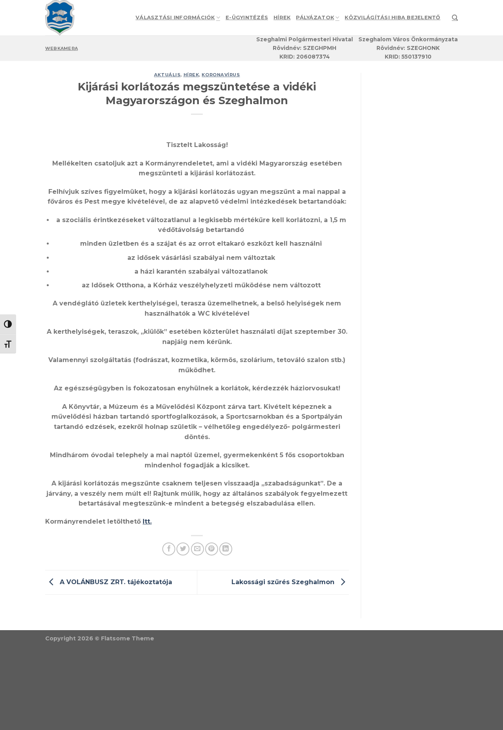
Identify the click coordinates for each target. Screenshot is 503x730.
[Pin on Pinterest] (211, 548)
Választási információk (175, 17)
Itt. (147, 521)
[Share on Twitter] (182, 548)
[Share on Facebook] (168, 548)
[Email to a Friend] (197, 548)
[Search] (455, 17)
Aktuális (167, 74)
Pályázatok (315, 17)
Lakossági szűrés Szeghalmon (283, 582)
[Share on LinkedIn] (225, 548)
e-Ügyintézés (247, 17)
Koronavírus (221, 74)
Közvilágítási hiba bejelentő (392, 17)
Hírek (282, 17)
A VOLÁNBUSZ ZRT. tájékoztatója (115, 582)
